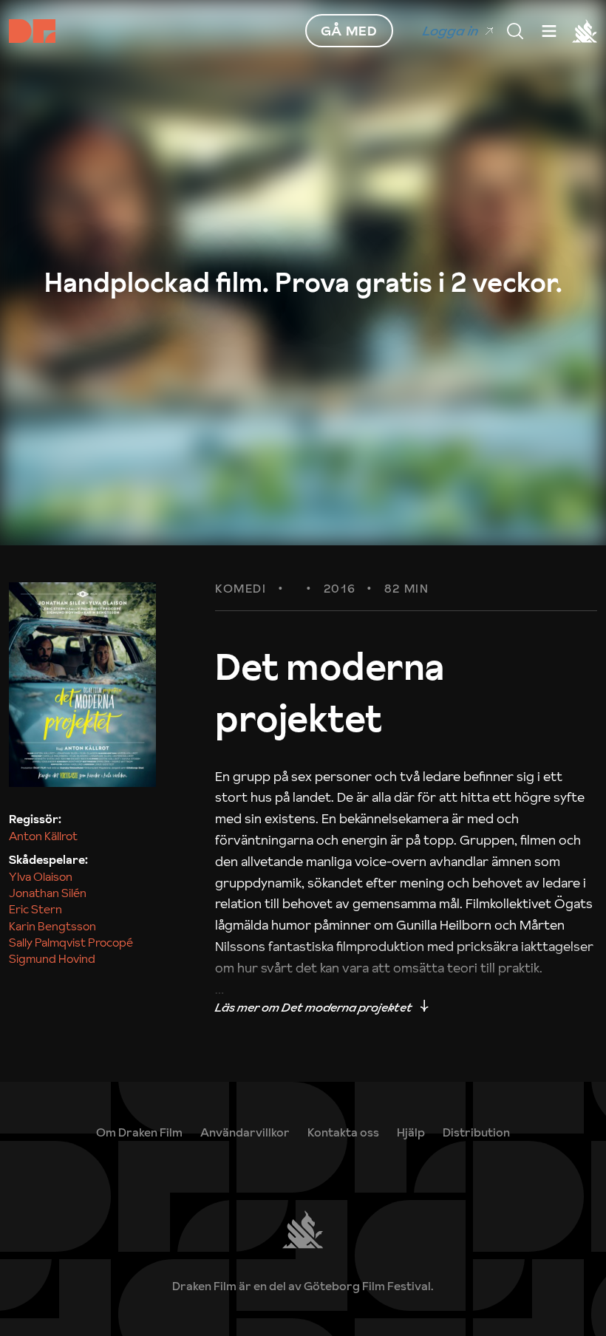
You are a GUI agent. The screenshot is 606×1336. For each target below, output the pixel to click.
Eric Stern (35, 909)
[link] (411, 1132)
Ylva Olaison (40, 876)
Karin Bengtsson (52, 926)
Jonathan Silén (47, 893)
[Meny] (515, 31)
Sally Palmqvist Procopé (71, 942)
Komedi (241, 589)
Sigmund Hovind (52, 958)
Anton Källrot (43, 836)
